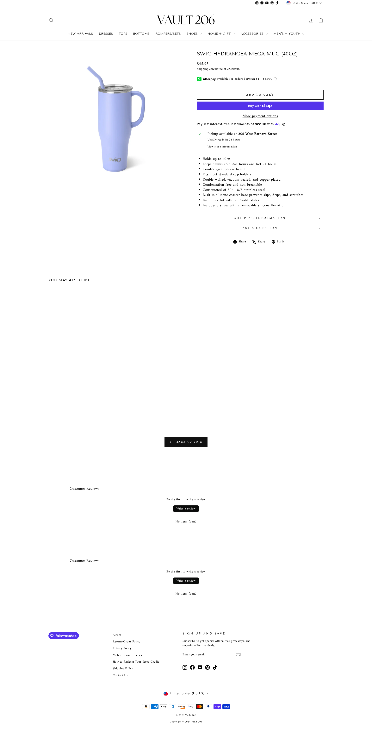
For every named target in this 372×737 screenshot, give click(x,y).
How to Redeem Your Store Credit (136, 662)
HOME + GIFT (220, 33)
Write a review (186, 508)
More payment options (260, 116)
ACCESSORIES (253, 33)
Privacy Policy (122, 648)
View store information (222, 147)
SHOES (193, 33)
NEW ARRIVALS (80, 33)
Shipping (202, 69)
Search (117, 635)
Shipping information (260, 218)
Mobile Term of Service (128, 655)
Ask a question (260, 228)
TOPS (123, 33)
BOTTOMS (141, 33)
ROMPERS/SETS (168, 33)
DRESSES (106, 33)
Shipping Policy (123, 668)
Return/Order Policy (126, 641)
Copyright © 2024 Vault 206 (186, 722)
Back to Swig (189, 442)
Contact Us (120, 675)
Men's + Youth (287, 33)
